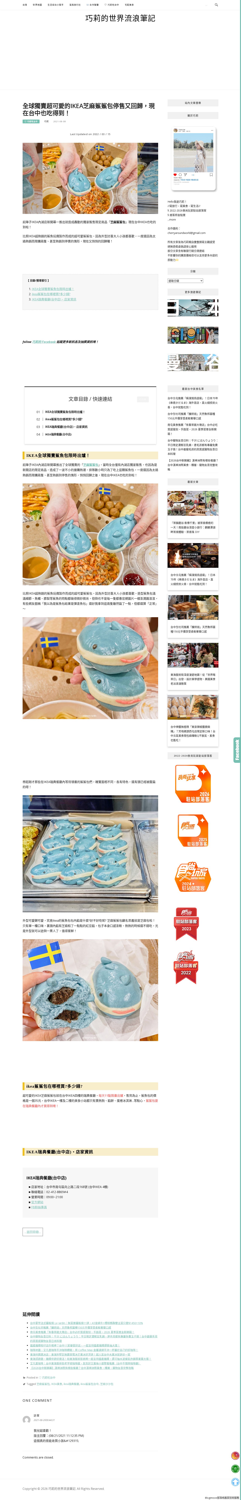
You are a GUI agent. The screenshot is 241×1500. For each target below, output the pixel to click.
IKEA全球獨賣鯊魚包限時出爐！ (53, 289)
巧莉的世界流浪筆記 (120, 18)
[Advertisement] (120, 61)
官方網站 (37, 1202)
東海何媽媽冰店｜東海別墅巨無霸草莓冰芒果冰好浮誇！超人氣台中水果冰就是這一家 (80, 1354)
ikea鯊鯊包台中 (90, 1384)
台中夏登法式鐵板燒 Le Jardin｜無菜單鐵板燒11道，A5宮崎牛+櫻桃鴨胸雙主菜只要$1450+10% (86, 1323)
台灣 (25, 4)
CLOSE (142, 399)
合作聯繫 (94, 4)
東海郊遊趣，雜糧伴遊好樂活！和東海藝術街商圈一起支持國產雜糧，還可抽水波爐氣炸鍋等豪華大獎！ (90, 1359)
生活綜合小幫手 (56, 4)
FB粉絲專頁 (39, 1207)
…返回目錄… (33, 1232)
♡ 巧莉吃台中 (111, 4)
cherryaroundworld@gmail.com (187, 233)
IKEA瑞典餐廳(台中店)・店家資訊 (54, 299)
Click (237, 750)
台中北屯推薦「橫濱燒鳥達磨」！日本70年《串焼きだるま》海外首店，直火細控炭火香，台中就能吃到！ (193, 402)
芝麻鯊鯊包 (90, 465)
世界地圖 (37, 4)
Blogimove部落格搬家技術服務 (222, 1497)
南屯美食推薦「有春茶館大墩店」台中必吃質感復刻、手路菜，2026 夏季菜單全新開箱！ (82, 1332)
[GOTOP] (235, 1482)
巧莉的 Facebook (44, 342)
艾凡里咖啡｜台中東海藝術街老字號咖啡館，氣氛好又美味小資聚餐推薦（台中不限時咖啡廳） (85, 1363)
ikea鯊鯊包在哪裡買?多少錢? (51, 294)
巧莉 (46, 121)
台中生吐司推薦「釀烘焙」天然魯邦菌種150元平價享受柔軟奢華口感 (70, 1327)
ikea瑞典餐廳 (71, 1384)
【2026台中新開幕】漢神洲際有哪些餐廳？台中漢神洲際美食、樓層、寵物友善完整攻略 (82, 1368)
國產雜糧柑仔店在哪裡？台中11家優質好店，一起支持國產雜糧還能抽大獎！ (75, 1345)
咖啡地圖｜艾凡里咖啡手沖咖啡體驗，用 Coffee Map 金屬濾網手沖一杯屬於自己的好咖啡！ (84, 1350)
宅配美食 (129, 4)
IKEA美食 (56, 1384)
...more (172, 219)
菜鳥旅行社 (75, 4)
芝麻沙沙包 (106, 1384)
